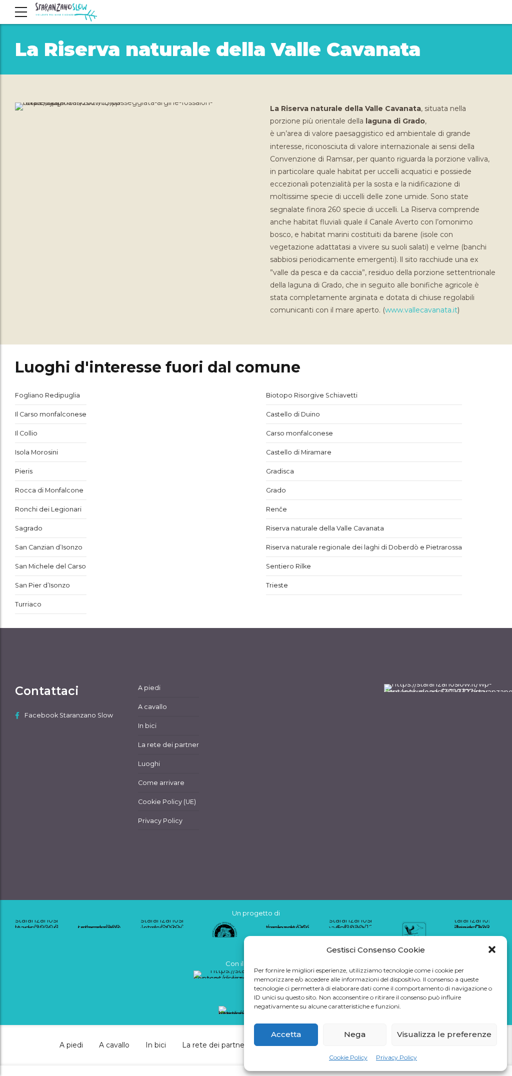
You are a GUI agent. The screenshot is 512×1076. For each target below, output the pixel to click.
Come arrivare (161, 782)
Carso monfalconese (299, 433)
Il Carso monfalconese (50, 414)
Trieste (277, 585)
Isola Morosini (36, 452)
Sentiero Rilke (288, 566)
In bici (147, 726)
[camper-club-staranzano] (161, 924)
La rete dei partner (168, 744)
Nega (355, 1034)
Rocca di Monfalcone (49, 490)
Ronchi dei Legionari (48, 509)
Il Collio (26, 433)
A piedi (149, 688)
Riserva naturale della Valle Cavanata (325, 528)
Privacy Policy (396, 1057)
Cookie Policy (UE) (167, 802)
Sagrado (28, 528)
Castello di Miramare (299, 452)
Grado (276, 490)
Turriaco (28, 604)
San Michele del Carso (50, 566)
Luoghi (149, 764)
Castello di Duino (293, 414)
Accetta (286, 1034)
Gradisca (280, 471)
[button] (492, 949)
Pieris (23, 471)
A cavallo (152, 706)
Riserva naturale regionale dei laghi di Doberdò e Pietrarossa (364, 547)
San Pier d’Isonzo (42, 585)
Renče (276, 509)
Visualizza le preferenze (444, 1034)
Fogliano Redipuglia (47, 395)
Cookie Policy (348, 1057)
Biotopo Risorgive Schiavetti (312, 395)
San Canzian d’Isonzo (48, 547)
